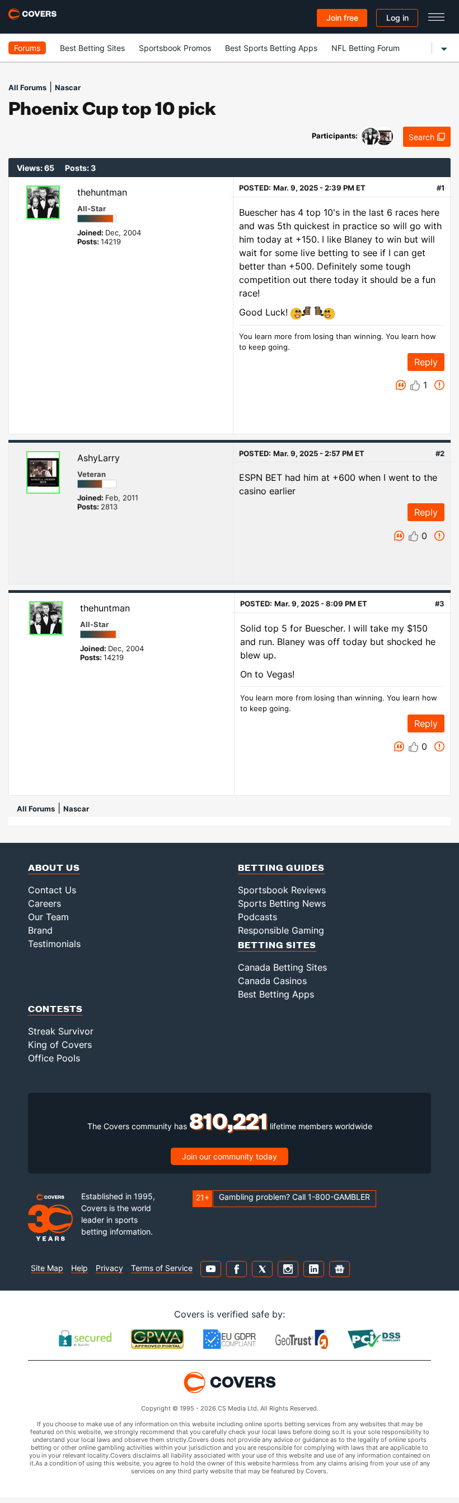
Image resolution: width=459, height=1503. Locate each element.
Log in (397, 17)
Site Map (47, 1268)
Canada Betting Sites (282, 967)
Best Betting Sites (92, 48)
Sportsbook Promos (175, 48)
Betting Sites (277, 944)
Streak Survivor (60, 1031)
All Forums (27, 87)
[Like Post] (415, 386)
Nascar (68, 87)
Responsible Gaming (281, 930)
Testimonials (54, 943)
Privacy (109, 1268)
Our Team (48, 916)
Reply (426, 362)
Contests (55, 1008)
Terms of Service (162, 1268)
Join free (342, 17)
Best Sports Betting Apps (271, 48)
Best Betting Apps (276, 994)
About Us (54, 867)
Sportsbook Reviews (282, 890)
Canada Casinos (272, 980)
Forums (27, 48)
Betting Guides (281, 867)
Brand (40, 930)
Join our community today (229, 1156)
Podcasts (257, 916)
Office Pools (54, 1058)
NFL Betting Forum (365, 48)
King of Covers (60, 1044)
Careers (44, 903)
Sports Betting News (282, 903)
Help (79, 1268)
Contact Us (52, 890)
